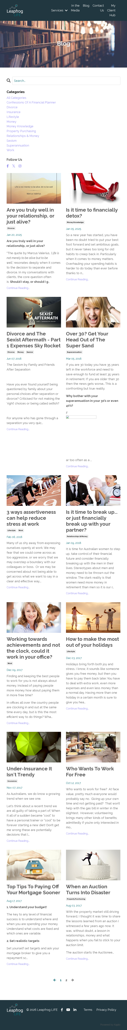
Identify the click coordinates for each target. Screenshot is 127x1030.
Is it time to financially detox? (92, 213)
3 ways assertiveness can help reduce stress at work (31, 518)
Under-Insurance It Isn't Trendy (29, 772)
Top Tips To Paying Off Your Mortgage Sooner (33, 889)
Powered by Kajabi (110, 1024)
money (21, 352)
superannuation (74, 352)
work (21, 530)
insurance (12, 781)
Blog (86, 5)
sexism (30, 352)
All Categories (16, 98)
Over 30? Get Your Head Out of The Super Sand (87, 340)
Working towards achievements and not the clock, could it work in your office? (33, 648)
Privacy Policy (106, 1009)
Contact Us (98, 8)
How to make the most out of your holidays (92, 642)
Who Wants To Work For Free (90, 772)
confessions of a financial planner (31, 102)
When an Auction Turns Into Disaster (88, 889)
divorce (11, 228)
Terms (88, 1009)
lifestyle (12, 530)
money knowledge (75, 222)
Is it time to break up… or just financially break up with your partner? (92, 521)
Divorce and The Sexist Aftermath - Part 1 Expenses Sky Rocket (34, 340)
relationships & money (77, 536)
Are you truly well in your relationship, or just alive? (30, 216)
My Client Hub (111, 10)
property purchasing (76, 899)
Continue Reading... (18, 288)
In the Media (75, 8)
